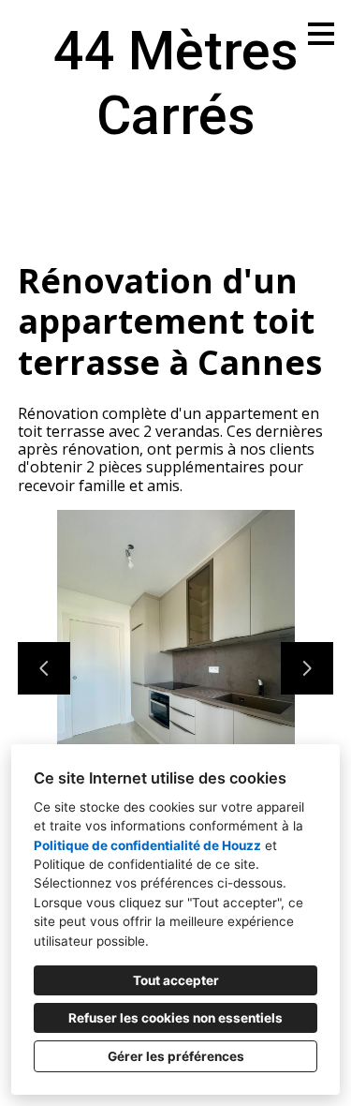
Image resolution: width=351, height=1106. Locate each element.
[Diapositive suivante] (307, 668)
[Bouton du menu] (321, 33)
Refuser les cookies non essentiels (175, 1017)
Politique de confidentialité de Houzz (147, 845)
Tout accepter (176, 980)
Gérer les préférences (176, 1056)
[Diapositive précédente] (44, 668)
